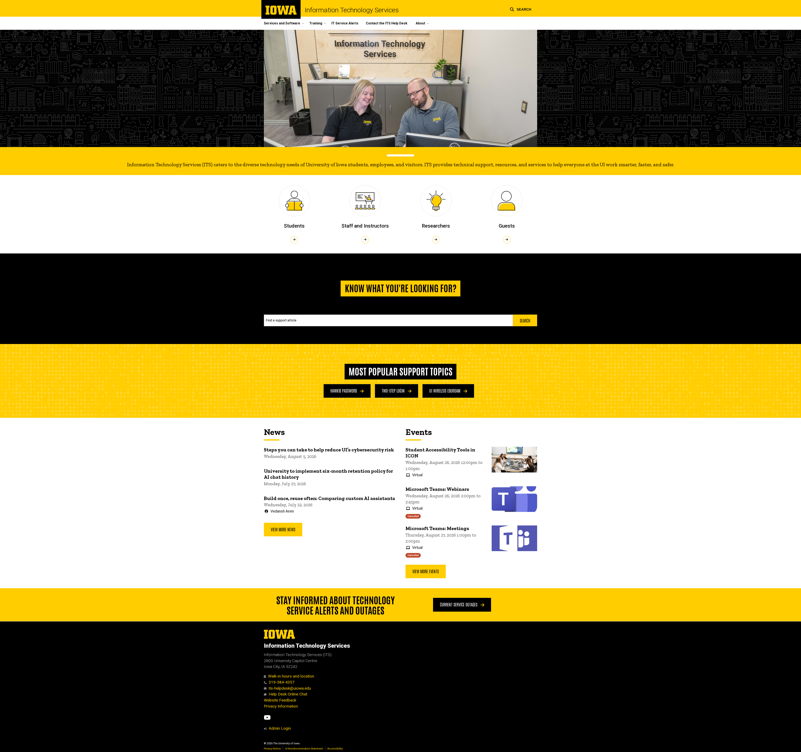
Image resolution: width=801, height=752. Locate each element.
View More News (283, 529)
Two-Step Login (394, 390)
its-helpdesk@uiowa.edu (290, 688)
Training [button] (315, 23)
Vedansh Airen (282, 511)
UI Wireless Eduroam (445, 390)
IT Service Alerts (344, 23)
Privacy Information (281, 706)
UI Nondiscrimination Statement (304, 748)
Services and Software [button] (282, 23)
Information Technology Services (352, 10)
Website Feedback (280, 700)
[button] (520, 9)
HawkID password (344, 390)
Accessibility (335, 748)
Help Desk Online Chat (288, 694)
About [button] (420, 23)
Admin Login (280, 728)
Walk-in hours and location (291, 676)
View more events (425, 571)
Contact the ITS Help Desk (386, 23)
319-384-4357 (282, 682)
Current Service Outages (459, 604)
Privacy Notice (272, 748)
